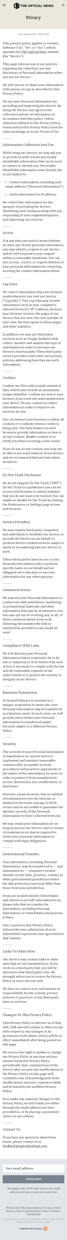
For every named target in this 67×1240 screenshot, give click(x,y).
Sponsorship (32, 1211)
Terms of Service (35, 1222)
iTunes (55, 1211)
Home (45, 1211)
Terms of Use (51, 1207)
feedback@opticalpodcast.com (25, 1146)
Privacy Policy (14, 1211)
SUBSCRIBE (33, 1179)
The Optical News (34, 52)
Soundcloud (34, 1214)
